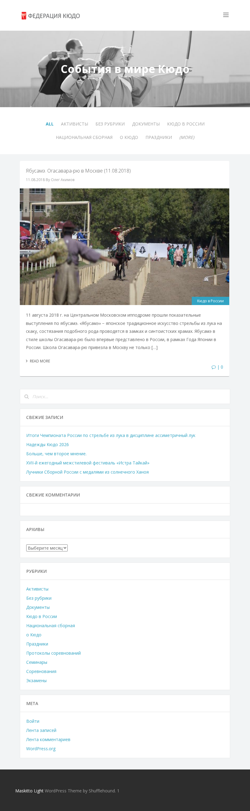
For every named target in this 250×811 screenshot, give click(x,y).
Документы (146, 124)
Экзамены (36, 680)
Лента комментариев (48, 739)
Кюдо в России (186, 124)
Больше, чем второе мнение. (56, 453)
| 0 (219, 367)
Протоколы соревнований (53, 653)
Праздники (158, 137)
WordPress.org (40, 748)
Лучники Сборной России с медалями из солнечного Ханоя (87, 472)
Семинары (36, 662)
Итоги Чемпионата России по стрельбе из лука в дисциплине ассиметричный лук (110, 435)
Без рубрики (110, 124)
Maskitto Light (29, 791)
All (50, 124)
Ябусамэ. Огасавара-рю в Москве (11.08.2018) (78, 170)
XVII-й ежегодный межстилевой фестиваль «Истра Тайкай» (87, 463)
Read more (39, 361)
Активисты (74, 124)
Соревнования (41, 671)
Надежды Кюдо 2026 (47, 444)
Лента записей (41, 730)
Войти (32, 721)
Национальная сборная (84, 137)
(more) (186, 137)
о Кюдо (129, 137)
